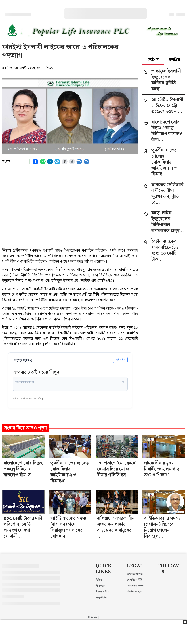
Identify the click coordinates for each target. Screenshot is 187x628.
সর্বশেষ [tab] (153, 60)
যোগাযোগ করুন (135, 586)
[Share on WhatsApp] (43, 161)
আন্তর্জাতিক (101, 598)
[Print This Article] (72, 161)
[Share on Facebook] (35, 161)
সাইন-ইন (120, 360)
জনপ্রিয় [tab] (174, 60)
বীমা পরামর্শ (101, 586)
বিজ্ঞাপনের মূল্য (134, 592)
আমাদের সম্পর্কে (135, 574)
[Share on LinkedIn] (50, 161)
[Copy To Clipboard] (65, 161)
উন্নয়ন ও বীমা (102, 592)
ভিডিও (99, 580)
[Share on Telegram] (57, 161)
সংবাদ (6, 161)
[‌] (109, 10)
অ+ (79, 161)
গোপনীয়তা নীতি (134, 580)
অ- (86, 161)
